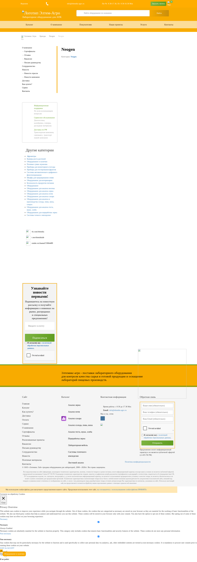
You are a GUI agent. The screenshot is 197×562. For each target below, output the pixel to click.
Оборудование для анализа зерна (40, 191)
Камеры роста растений (36, 159)
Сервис (25, 88)
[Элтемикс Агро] (41, 12)
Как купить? (27, 84)
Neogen (74, 57)
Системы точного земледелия (39, 215)
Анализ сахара (74, 418)
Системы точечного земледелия (77, 454)
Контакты (168, 24)
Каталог (29, 24)
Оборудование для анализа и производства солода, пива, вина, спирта (40, 202)
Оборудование (32, 186)
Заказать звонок (158, 4)
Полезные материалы (32, 460)
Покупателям (85, 24)
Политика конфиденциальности (138, 462)
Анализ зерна (74, 405)
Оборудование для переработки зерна (42, 213)
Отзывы (27, 55)
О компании (56, 24)
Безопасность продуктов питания (40, 183)
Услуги (143, 24)
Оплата (25, 420)
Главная (25, 404)
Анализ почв (74, 412)
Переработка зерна (76, 438)
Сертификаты (29, 51)
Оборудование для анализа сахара (40, 196)
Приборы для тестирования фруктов (41, 170)
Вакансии (28, 59)
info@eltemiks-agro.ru (75, 4)
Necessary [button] (4, 519)
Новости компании (32, 77)
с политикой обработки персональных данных (39, 345)
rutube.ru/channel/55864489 (42, 243)
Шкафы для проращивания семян (40, 178)
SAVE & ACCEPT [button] (7, 548)
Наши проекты (116, 24)
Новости (25, 70)
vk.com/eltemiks (38, 232)
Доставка (25, 81)
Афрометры (31, 156)
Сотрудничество (28, 66)
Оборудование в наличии (37, 162)
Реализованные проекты (33, 440)
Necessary (4, 525)
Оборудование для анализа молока (41, 188)
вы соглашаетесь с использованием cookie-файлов (117, 490)
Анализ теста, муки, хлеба (80, 432)
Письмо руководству (32, 63)
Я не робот (4, 559)
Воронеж (24, 4)
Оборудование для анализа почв (40, 194)
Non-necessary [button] (5, 534)
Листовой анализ (76, 463)
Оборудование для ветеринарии (39, 180)
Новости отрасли (31, 73)
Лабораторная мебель (78, 445)
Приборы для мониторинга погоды (41, 167)
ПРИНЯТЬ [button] (142, 490)
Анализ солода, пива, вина (80, 425)
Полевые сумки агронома (37, 164)
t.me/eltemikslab (38, 237)
